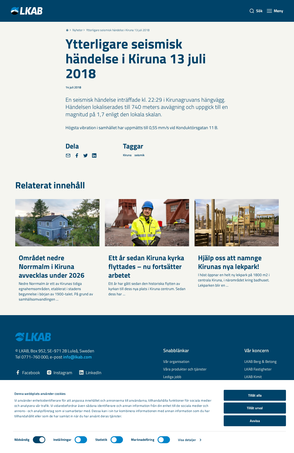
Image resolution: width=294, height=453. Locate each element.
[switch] (81, 439)
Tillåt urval (255, 408)
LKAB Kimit (253, 377)
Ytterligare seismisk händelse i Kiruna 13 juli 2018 (118, 30)
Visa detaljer (187, 439)
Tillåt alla (255, 395)
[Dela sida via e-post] (68, 155)
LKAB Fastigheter (258, 369)
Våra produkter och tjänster (185, 369)
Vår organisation (176, 362)
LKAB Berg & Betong (260, 362)
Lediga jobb (172, 377)
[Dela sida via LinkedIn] (94, 155)
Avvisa (255, 420)
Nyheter (77, 30)
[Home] (67, 30)
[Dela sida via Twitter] (85, 155)
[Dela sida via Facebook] (76, 155)
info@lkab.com (77, 356)
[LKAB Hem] (26, 11)
